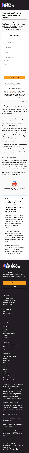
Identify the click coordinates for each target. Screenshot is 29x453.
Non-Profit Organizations (9, 298)
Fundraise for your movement (10, 344)
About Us (5, 358)
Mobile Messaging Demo (9, 333)
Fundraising (6, 320)
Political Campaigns (8, 304)
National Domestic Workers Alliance (14, 189)
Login (14, 286)
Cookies (14, 445)
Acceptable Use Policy (8, 447)
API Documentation (7, 377)
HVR (10, 426)
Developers (6, 373)
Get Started (6, 329)
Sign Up (14, 282)
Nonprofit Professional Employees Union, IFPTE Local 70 (12, 433)
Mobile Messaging (7, 313)
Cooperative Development (9, 356)
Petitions (5, 315)
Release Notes (6, 360)
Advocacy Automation (8, 322)
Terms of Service (14, 443)
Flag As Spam (24, 101)
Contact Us (5, 337)
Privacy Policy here (13, 91)
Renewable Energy (7, 445)
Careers (5, 335)
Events (4, 318)
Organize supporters (8, 349)
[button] (25, 5)
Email (4, 311)
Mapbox (14, 414)
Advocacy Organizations (9, 302)
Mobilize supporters (8, 347)
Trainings (5, 369)
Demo (4, 331)
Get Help (5, 371)
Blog (4, 362)
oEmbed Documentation (9, 380)
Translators (20, 445)
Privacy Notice (6, 443)
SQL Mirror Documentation (9, 375)
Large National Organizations (10, 300)
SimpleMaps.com (7, 420)
